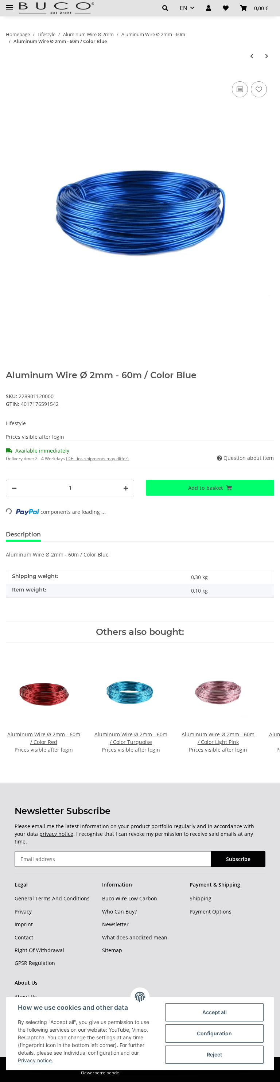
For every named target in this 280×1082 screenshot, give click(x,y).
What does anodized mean (134, 937)
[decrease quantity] (14, 488)
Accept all (214, 1012)
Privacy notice (35, 1060)
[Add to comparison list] (240, 89)
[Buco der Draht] (56, 8)
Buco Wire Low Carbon (129, 898)
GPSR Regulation (35, 962)
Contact (24, 937)
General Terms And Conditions (52, 898)
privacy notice (56, 833)
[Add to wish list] (259, 89)
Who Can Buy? (119, 911)
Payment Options (211, 911)
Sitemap (112, 950)
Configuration (214, 1033)
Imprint (24, 924)
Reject (214, 1054)
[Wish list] (225, 8)
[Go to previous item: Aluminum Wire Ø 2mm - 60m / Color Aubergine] (251, 56)
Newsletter (115, 924)
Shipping (200, 898)
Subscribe (238, 859)
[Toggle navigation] (9, 4)
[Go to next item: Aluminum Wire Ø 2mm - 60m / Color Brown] (266, 56)
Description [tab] (23, 534)
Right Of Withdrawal (39, 950)
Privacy (23, 911)
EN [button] (183, 8)
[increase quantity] (126, 488)
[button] (165, 8)
